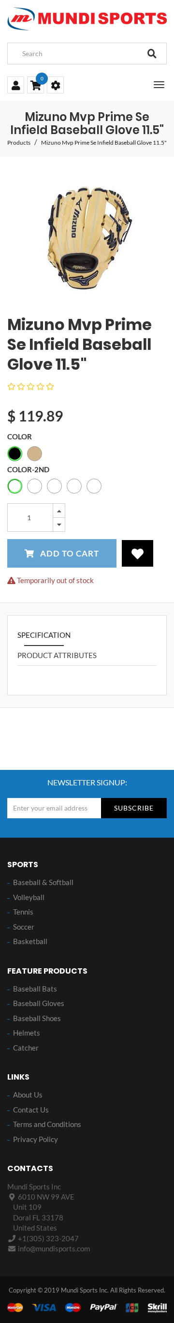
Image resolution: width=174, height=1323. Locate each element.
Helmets (26, 1032)
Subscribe (134, 808)
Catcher (26, 1047)
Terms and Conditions (47, 1124)
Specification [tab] (44, 635)
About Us (28, 1094)
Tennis (23, 911)
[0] (35, 86)
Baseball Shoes (37, 1018)
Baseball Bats (35, 988)
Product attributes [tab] (57, 655)
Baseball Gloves (38, 1003)
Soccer (23, 926)
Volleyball (28, 897)
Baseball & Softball (43, 882)
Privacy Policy (35, 1139)
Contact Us (31, 1109)
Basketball (30, 941)
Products (18, 142)
